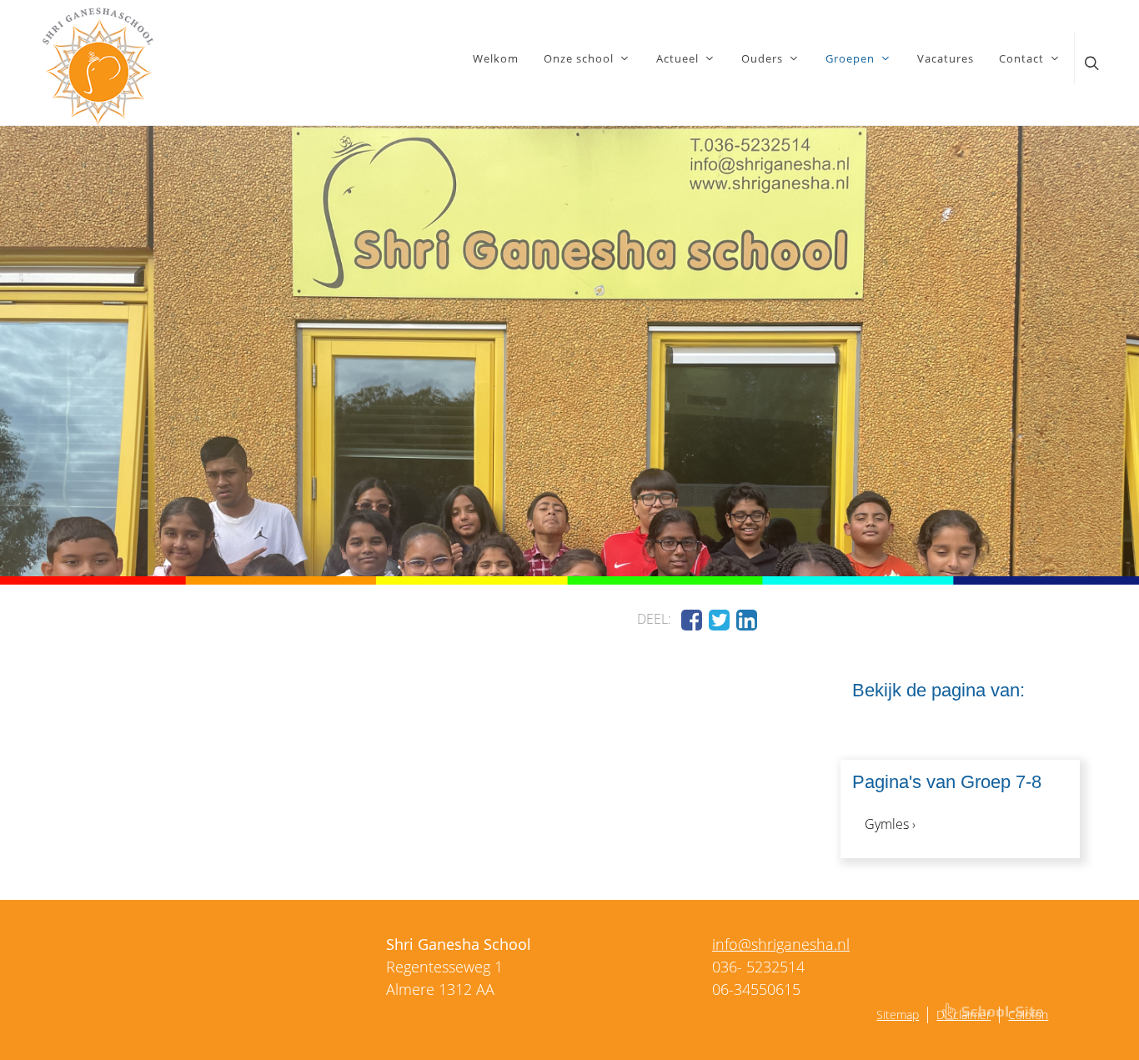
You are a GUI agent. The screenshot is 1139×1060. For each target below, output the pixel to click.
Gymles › (890, 824)
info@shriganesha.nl (781, 944)
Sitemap (897, 1014)
